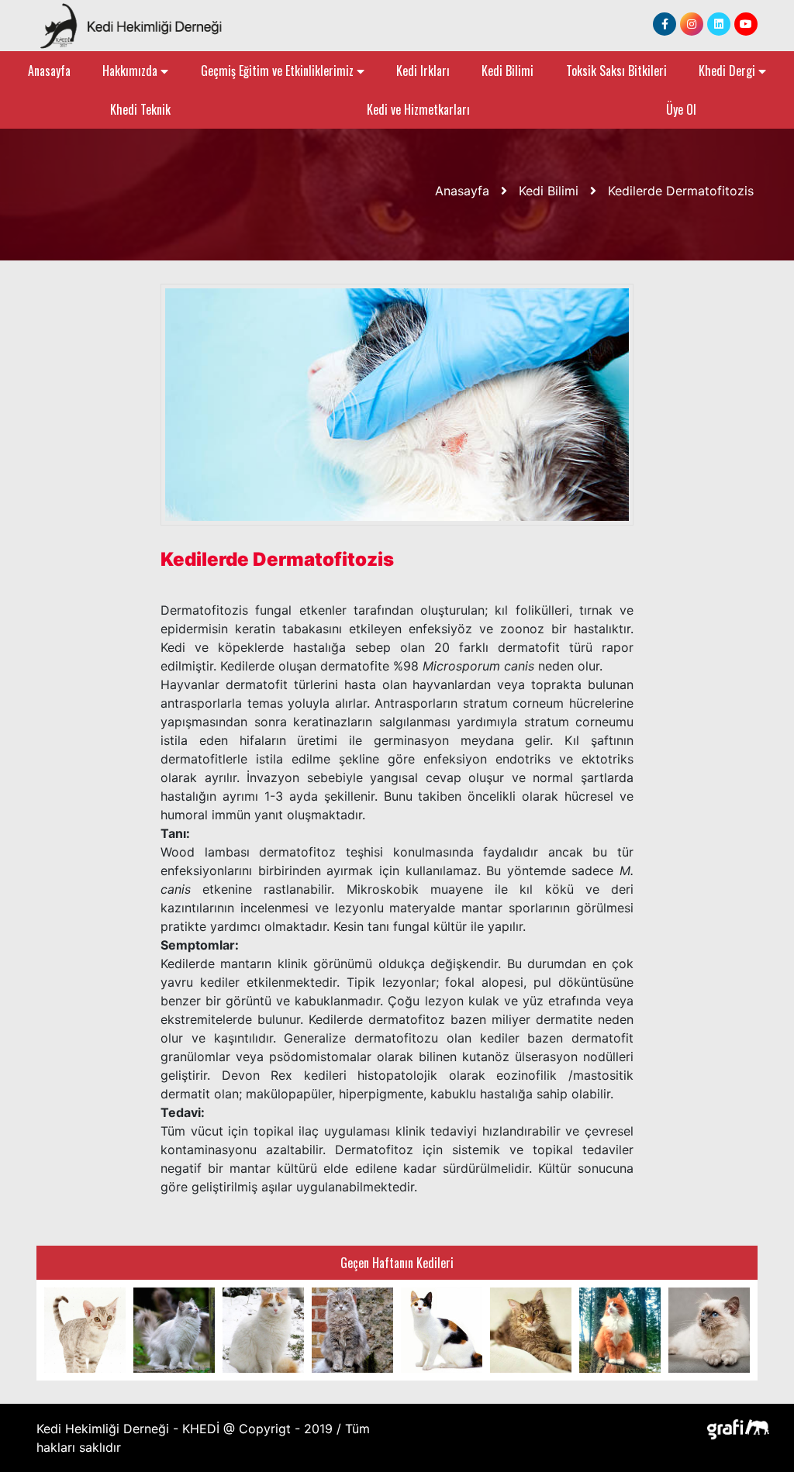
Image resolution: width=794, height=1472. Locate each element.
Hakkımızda (131, 70)
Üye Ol (681, 109)
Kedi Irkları (423, 70)
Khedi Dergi (728, 70)
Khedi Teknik (140, 109)
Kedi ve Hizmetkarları (418, 109)
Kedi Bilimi (507, 70)
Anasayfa (49, 70)
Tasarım (734, 1428)
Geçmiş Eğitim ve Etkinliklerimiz (279, 70)
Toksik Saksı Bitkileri (616, 70)
